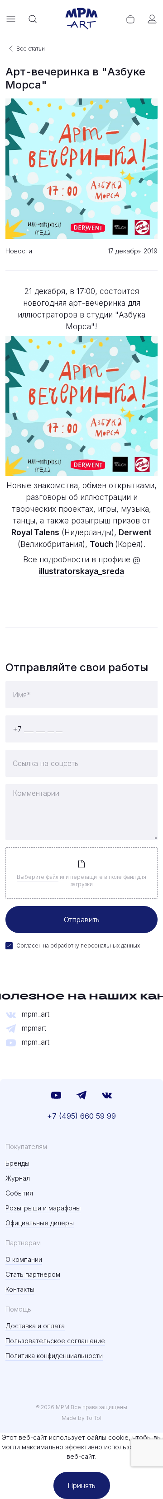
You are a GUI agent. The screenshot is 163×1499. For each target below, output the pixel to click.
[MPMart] (81, 19)
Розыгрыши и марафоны (43, 1208)
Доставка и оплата (35, 1326)
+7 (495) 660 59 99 (81, 1116)
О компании (23, 1259)
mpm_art (35, 1014)
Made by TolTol (81, 1418)
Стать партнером (32, 1274)
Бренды (17, 1163)
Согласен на (78, 945)
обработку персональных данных (95, 945)
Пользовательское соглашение (55, 1341)
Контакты (19, 1289)
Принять (81, 1485)
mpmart (34, 1028)
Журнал (17, 1178)
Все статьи (30, 48)
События (19, 1193)
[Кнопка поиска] (32, 19)
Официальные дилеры (39, 1223)
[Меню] (11, 19)
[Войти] (152, 19)
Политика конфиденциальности (54, 1355)
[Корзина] (130, 19)
